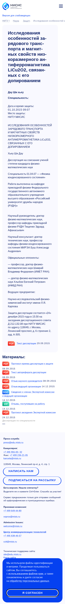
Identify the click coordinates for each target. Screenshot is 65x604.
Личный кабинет (53, 6)
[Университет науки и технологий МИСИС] (12, 6)
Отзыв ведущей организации (26, 386)
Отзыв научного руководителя (26, 381)
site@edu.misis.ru (12, 554)
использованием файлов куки (25, 573)
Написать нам (21, 471)
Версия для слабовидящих (16, 15)
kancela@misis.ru (12, 458)
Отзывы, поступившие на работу (28, 403)
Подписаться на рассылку (32, 480)
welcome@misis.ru (12, 526)
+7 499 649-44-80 (12, 510)
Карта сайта (9, 557)
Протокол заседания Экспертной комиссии (33, 412)
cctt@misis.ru (10, 541)
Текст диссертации (26, 343)
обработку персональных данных (29, 581)
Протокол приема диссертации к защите (32, 363)
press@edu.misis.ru (13, 442)
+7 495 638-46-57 (12, 535)
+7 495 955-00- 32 (12, 452)
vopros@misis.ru (11, 516)
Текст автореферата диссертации (28, 372)
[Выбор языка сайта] (46, 5)
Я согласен (32, 592)
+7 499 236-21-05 (19, 455)
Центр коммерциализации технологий (24, 532)
